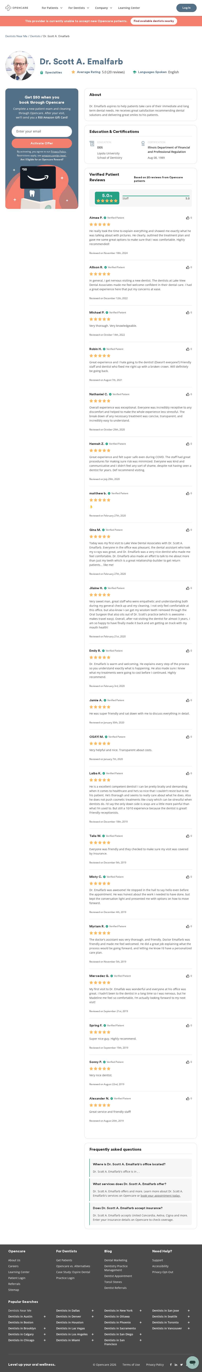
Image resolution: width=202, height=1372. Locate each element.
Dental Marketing (115, 1260)
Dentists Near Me (16, 36)
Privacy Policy (58, 151)
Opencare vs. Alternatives (73, 1266)
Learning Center (19, 1272)
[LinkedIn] (176, 1364)
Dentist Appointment (118, 1276)
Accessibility (160, 1266)
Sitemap (13, 1290)
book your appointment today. (160, 1195)
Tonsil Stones (113, 1282)
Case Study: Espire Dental (73, 1272)
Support (157, 1260)
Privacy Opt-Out (162, 1272)
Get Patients (64, 1260)
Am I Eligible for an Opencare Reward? (42, 159)
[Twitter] (181, 1364)
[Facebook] (171, 1364)
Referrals (14, 1284)
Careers (13, 1266)
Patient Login (16, 1278)
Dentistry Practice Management (116, 1268)
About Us (14, 1260)
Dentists (35, 36)
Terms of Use (131, 1364)
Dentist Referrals (115, 1288)
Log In (186, 8)
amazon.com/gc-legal (54, 155)
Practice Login (65, 1278)
